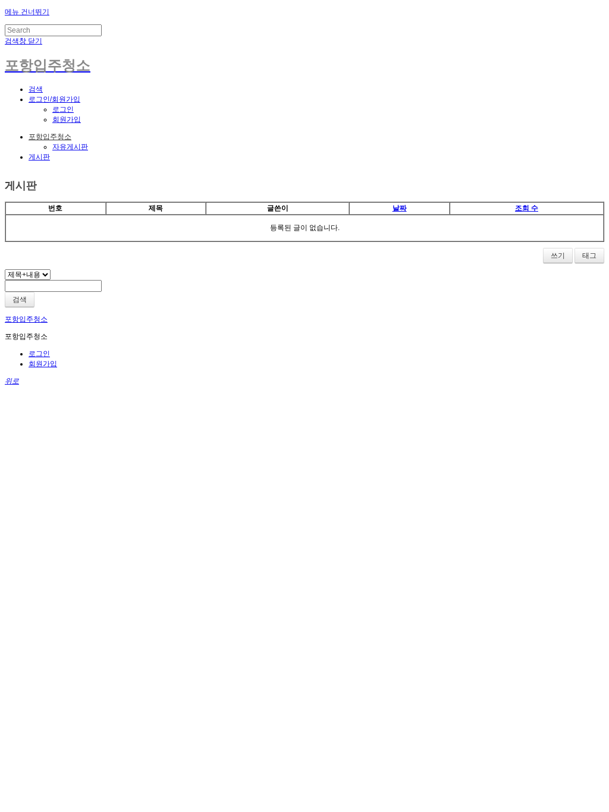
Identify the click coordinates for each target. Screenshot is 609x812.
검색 (19, 299)
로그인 (63, 109)
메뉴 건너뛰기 (27, 12)
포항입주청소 (50, 137)
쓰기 (558, 255)
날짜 (400, 208)
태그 (589, 255)
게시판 (39, 157)
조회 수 (526, 208)
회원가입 (66, 119)
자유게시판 (70, 147)
